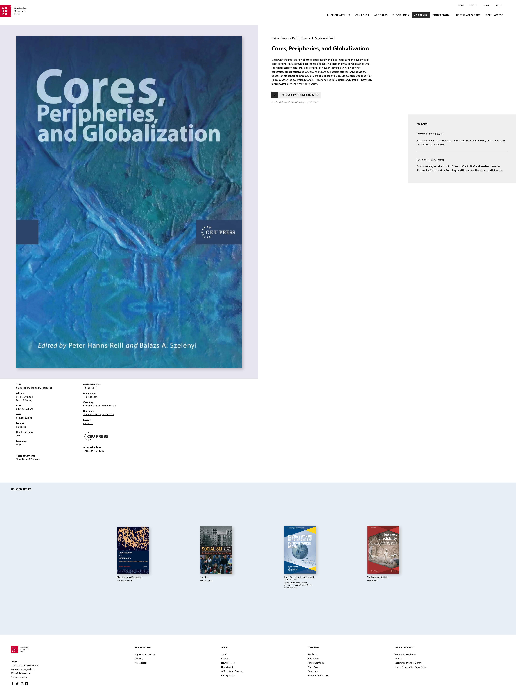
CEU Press (362, 15)
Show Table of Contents (28, 459)
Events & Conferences (318, 676)
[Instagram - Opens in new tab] (22, 685)
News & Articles (229, 667)
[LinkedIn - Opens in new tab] (27, 685)
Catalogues (313, 671)
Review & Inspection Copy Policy (410, 667)
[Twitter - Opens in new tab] (17, 685)
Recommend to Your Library (408, 663)
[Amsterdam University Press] (13, 11)
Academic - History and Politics (98, 414)
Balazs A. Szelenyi (430, 160)
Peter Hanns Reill (430, 134)
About (224, 648)
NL (501, 6)
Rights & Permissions (145, 654)
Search (461, 6)
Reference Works (468, 15)
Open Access (494, 15)
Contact (473, 6)
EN (497, 6)
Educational (442, 15)
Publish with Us (338, 15)
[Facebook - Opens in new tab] (13, 685)
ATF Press (381, 15)
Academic (421, 15)
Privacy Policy (228, 676)
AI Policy (139, 659)
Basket (486, 6)
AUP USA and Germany (232, 671)
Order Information (404, 648)
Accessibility (141, 663)
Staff (223, 654)
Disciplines (401, 15)
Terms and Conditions (405, 654)
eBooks (398, 659)
